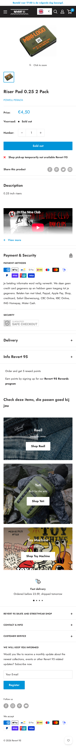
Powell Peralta (13, 100)
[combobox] (44, 11)
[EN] (44, 11)
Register (14, 685)
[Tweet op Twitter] (63, 169)
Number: (9, 133)
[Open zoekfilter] (55, 12)
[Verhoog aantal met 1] (40, 133)
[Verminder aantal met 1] (22, 133)
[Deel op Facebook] (49, 169)
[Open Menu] (5, 11)
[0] (69, 12)
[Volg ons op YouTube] (26, 705)
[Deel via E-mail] (70, 169)
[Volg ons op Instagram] (12, 705)
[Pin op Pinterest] (56, 169)
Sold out (38, 146)
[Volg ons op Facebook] (6, 705)
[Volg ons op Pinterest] (19, 705)
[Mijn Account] (62, 12)
